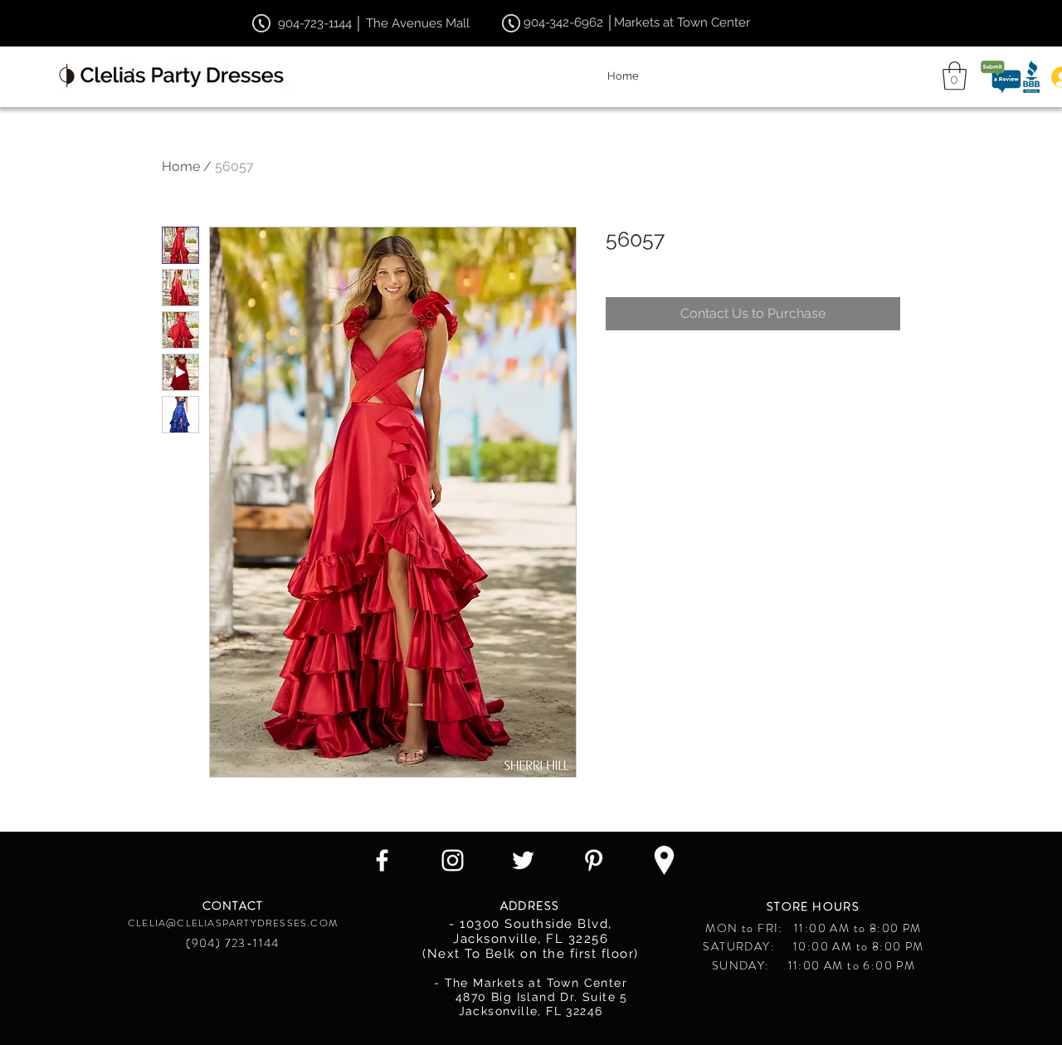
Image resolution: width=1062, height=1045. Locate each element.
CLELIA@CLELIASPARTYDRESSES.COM (233, 923)
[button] (955, 75)
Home (181, 166)
